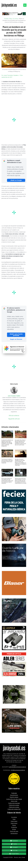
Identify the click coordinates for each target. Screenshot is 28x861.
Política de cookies (14, 807)
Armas (14, 829)
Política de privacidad (14, 803)
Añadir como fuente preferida (16, 334)
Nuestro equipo (14, 797)
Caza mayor (14, 821)
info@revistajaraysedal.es (18, 770)
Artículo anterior (14, 415)
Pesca (14, 825)
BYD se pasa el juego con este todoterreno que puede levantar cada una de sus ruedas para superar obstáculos (7, 481)
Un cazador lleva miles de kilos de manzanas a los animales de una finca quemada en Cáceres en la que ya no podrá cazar (20, 442)
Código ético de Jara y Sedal (14, 799)
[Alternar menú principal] (25, 5)
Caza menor (14, 823)
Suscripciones (14, 795)
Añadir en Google (16, 180)
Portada (6, 18)
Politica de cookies (14, 805)
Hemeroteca (14, 833)
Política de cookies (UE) (14, 809)
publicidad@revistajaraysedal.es (17, 767)
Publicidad (14, 793)
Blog (10, 18)
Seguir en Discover (16, 339)
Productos (14, 827)
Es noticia (15, 18)
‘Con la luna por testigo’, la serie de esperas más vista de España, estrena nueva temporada (7, 460)
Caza (14, 819)
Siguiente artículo (14, 419)
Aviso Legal (14, 801)
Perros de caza (14, 831)
